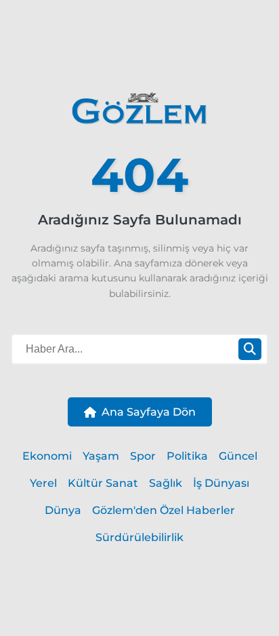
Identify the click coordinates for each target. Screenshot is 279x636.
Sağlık (165, 483)
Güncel (238, 456)
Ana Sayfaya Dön (149, 411)
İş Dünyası (221, 483)
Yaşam (101, 456)
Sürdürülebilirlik (139, 537)
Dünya (63, 510)
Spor (143, 456)
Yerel (43, 483)
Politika (187, 456)
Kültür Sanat (103, 483)
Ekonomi (47, 456)
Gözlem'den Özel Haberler (163, 510)
